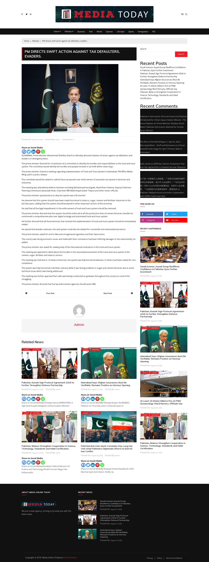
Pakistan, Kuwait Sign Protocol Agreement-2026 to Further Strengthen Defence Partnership (48, 384)
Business (81, 31)
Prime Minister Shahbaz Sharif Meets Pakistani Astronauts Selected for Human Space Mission (162, 127)
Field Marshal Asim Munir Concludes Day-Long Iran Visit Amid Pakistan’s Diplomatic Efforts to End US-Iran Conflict (107, 449)
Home (56, 31)
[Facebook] (24, 152)
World (99, 31)
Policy (159, 558)
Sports (131, 31)
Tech (91, 31)
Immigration (143, 31)
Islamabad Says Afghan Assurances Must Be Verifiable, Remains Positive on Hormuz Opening (105, 384)
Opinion (109, 31)
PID (153, 31)
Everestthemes (70, 557)
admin (57, 140)
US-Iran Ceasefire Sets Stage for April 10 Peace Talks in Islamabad (162, 149)
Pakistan (68, 31)
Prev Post (50, 293)
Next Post (108, 293)
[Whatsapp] (43, 152)
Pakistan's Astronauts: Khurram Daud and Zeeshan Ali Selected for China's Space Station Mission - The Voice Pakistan (163, 120)
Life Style (120, 31)
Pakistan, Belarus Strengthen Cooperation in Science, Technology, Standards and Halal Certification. (49, 447)
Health (145, 373)
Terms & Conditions (174, 558)
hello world (145, 163)
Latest (26, 349)
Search (143, 49)
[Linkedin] (33, 152)
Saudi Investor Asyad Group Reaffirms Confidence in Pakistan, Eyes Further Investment (159, 269)
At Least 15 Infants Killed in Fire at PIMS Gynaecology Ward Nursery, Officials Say (161, 402)
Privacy (150, 558)
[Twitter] (29, 152)
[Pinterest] (38, 152)
